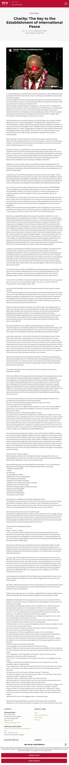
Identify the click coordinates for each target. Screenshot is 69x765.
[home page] (5, 3)
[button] (65, 744)
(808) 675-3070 (8, 720)
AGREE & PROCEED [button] (34, 761)
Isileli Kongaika (29, 31)
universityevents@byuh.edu (12, 722)
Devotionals (17, 5)
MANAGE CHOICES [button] (34, 755)
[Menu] (65, 3)
